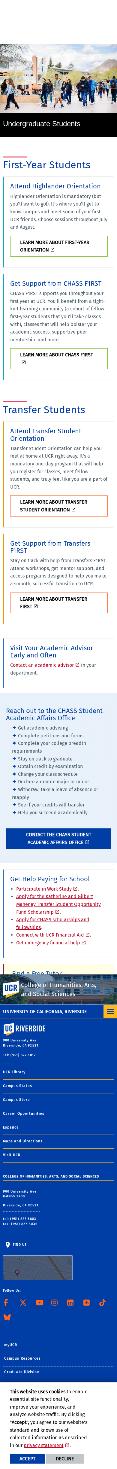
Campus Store (16, 1100)
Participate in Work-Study (44, 889)
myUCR (10, 1345)
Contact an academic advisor (42, 665)
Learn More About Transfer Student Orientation (53, 506)
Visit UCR (11, 1155)
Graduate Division (22, 1372)
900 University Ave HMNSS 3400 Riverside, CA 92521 (21, 1198)
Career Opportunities (23, 1113)
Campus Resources (22, 1358)
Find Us (19, 1245)
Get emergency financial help (48, 943)
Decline (65, 1458)
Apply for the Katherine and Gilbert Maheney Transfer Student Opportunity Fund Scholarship (58, 904)
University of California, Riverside (45, 1011)
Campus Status (17, 1086)
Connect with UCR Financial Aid (50, 935)
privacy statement (44, 1445)
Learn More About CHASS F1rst (56, 355)
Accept (27, 1458)
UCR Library (14, 1072)
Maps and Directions (23, 1141)
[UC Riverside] (14, 989)
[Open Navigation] (110, 1011)
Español (10, 1127)
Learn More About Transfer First (53, 603)
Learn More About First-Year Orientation (54, 246)
